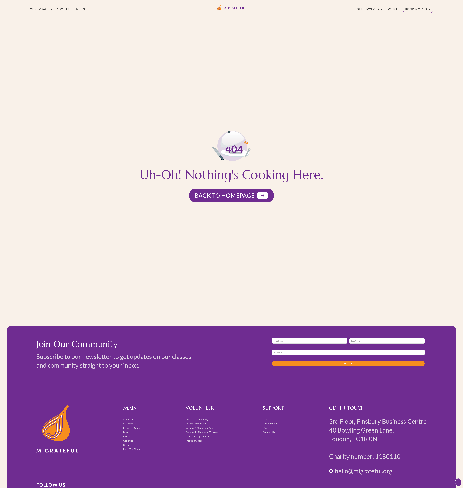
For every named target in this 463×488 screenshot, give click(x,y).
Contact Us (269, 432)
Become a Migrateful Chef (200, 427)
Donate (393, 9)
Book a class (416, 9)
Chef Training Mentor (197, 436)
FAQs (266, 427)
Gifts (80, 9)
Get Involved (368, 9)
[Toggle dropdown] (51, 9)
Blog (125, 432)
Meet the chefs (131, 427)
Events (127, 436)
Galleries (128, 440)
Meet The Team (131, 449)
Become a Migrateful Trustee (202, 432)
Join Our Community (197, 419)
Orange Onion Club (196, 423)
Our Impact (39, 9)
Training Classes (195, 440)
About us (64, 9)
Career (189, 445)
